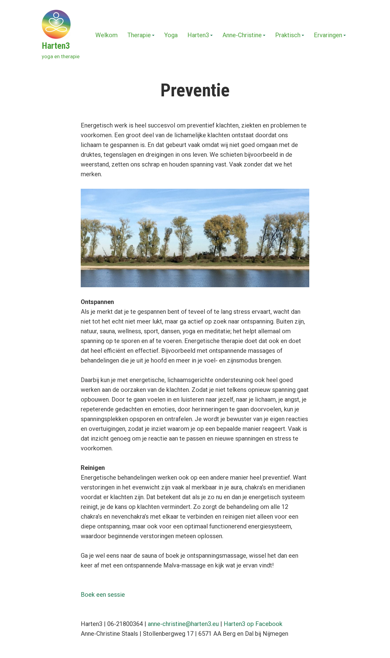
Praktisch (287, 35)
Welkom (106, 35)
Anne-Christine (242, 35)
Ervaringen (328, 35)
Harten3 (56, 46)
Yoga (171, 35)
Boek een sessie (103, 594)
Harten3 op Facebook (253, 624)
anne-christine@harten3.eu (183, 624)
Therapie (139, 35)
